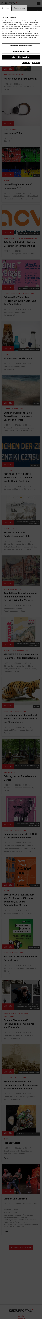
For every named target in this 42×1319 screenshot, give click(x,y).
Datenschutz (36, 62)
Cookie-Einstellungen (21, 51)
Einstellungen (19, 8)
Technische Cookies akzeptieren (21, 45)
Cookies (5, 8)
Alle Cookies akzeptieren (21, 57)
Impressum (26, 62)
